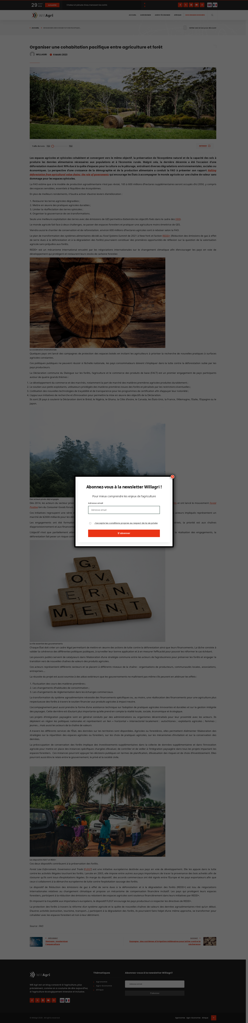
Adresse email (95, 503)
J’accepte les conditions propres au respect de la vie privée (126, 523)
